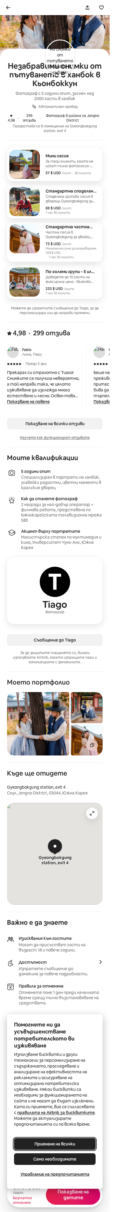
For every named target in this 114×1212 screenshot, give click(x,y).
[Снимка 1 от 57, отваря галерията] (38, 723)
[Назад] (8, 7)
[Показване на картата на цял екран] (92, 813)
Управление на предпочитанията (54, 1174)
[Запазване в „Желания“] (101, 7)
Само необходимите (54, 1159)
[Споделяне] (87, 7)
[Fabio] (13, 352)
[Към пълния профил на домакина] (55, 590)
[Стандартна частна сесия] (55, 242)
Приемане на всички (54, 1144)
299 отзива (24, 118)
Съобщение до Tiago (55, 640)
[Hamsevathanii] (99, 352)
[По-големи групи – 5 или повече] (55, 282)
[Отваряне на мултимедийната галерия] (92, 745)
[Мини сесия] (55, 164)
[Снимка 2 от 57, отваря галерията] (87, 707)
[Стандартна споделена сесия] (55, 201)
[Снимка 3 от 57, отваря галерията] (87, 740)
